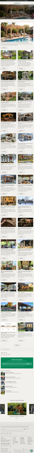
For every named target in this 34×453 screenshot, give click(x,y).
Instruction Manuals (15, 442)
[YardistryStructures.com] (17, 3)
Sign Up (28, 363)
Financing (28, 442)
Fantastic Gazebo (21, 292)
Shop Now (26, 0)
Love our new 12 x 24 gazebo (23, 312)
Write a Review (22, 439)
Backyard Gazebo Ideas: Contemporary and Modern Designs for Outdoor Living (25, 250)
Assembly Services (22, 443)
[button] (31, 451)
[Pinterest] (6, 354)
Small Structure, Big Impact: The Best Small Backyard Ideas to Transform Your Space (8, 207)
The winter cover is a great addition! (8, 292)
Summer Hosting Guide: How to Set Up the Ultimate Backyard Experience (15, 42)
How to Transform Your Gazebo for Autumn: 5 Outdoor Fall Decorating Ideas (25, 229)
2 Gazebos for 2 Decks (9, 386)
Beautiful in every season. (6, 312)
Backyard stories (22, 442)
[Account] (31, 3)
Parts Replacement (15, 441)
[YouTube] (9, 354)
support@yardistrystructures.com (6, 440)
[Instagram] (1, 354)
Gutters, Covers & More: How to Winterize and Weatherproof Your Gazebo (24, 207)
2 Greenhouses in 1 (8, 390)
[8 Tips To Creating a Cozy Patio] (3, 378)
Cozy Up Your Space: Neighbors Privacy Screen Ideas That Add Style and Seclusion (25, 272)
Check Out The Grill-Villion (10, 372)
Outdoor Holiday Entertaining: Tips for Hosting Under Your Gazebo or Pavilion (8, 186)
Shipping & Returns (30, 440)
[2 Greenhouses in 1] (3, 392)
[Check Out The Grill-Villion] (3, 374)
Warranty (14, 440)
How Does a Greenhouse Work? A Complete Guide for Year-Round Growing (7, 272)
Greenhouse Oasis (21, 332)
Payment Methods (30, 441)
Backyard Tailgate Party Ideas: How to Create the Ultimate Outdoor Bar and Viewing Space (25, 186)
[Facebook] (4, 354)
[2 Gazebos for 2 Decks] (3, 388)
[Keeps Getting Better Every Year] (3, 383)
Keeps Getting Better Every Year (11, 381)
